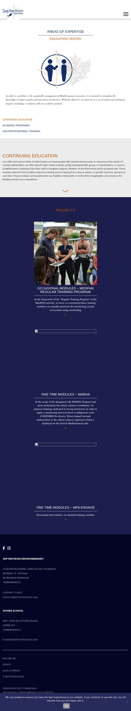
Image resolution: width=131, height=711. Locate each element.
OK (66, 706)
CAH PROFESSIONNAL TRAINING (21, 131)
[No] (126, 702)
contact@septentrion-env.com (20, 597)
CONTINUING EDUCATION (17, 119)
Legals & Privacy (11, 670)
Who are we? (9, 658)
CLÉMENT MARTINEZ (27, 692)
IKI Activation (46, 692)
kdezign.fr (9, 692)
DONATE (7, 664)
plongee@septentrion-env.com (20, 639)
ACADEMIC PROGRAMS (16, 125)
